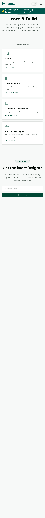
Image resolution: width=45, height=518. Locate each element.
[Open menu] (40, 3)
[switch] (34, 4)
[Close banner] (42, 11)
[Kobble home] (8, 4)
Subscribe (22, 195)
